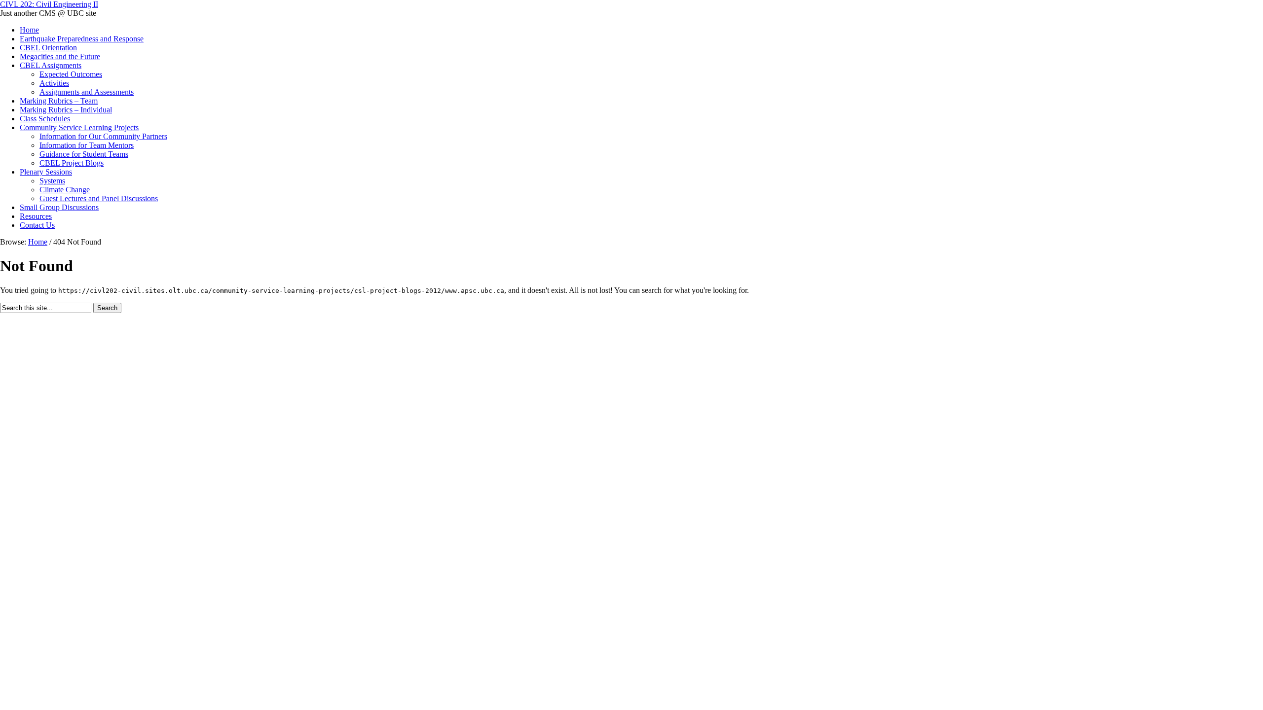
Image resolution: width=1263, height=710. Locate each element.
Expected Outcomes (70, 74)
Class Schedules (45, 118)
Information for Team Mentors (86, 145)
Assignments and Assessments (86, 92)
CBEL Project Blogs (71, 163)
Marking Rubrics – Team (59, 101)
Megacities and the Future (60, 56)
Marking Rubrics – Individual (66, 110)
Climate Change (64, 189)
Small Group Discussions (59, 207)
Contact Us (37, 225)
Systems (52, 181)
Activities (54, 83)
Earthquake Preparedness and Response (82, 39)
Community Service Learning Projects (79, 127)
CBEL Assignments (50, 65)
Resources (36, 216)
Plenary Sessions (46, 172)
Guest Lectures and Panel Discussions (98, 198)
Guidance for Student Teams (83, 154)
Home (29, 30)
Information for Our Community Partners (103, 136)
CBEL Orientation (48, 47)
